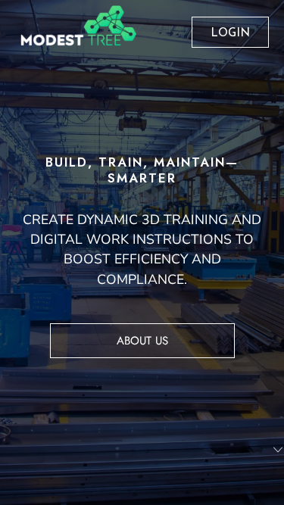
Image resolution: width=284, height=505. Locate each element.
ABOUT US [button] (142, 340)
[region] (142, 252)
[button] (278, 450)
